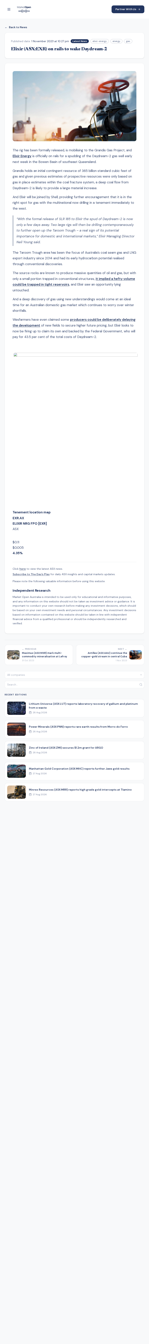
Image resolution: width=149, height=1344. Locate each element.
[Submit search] (141, 684)
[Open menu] (9, 9)
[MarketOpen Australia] (24, 9)
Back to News (16, 27)
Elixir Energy (22, 156)
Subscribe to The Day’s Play (31, 574)
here (22, 569)
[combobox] (74, 675)
